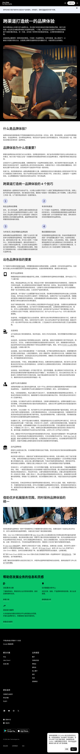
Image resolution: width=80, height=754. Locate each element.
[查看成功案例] (4, 606)
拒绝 (66, 749)
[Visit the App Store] (23, 731)
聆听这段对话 (66, 554)
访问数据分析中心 (49, 588)
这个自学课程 (7, 563)
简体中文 (8, 719)
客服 (44, 10)
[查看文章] (4, 583)
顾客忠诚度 (21, 266)
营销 (23, 318)
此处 (73, 741)
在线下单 (53, 304)
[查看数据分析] (43, 583)
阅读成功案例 (8, 610)
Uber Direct (37, 535)
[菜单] (77, 3)
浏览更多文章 (8, 588)
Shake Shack (45, 548)
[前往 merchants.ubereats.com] (7, 3)
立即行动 (71, 3)
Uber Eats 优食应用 (12, 546)
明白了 (74, 749)
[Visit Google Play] (10, 731)
